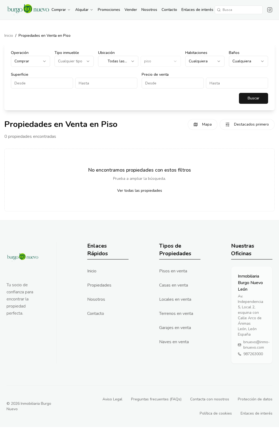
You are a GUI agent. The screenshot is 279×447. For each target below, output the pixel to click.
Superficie (19, 74)
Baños (234, 52)
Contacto (169, 9)
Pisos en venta (173, 271)
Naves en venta (174, 342)
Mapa (207, 124)
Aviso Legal (112, 399)
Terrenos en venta (176, 314)
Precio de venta (155, 74)
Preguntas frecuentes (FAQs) (156, 399)
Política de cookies (216, 413)
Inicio (8, 35)
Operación (20, 52)
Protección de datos (255, 399)
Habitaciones (196, 52)
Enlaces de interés (197, 9)
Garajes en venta (175, 328)
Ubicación (106, 52)
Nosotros (149, 9)
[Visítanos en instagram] (269, 10)
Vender (131, 9)
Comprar (58, 9)
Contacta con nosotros (209, 399)
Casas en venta (173, 285)
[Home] (28, 10)
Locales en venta (175, 299)
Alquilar (82, 9)
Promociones (109, 9)
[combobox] (30, 61)
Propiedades (99, 285)
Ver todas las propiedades (139, 190)
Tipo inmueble (66, 52)
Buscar (253, 98)
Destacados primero (251, 124)
